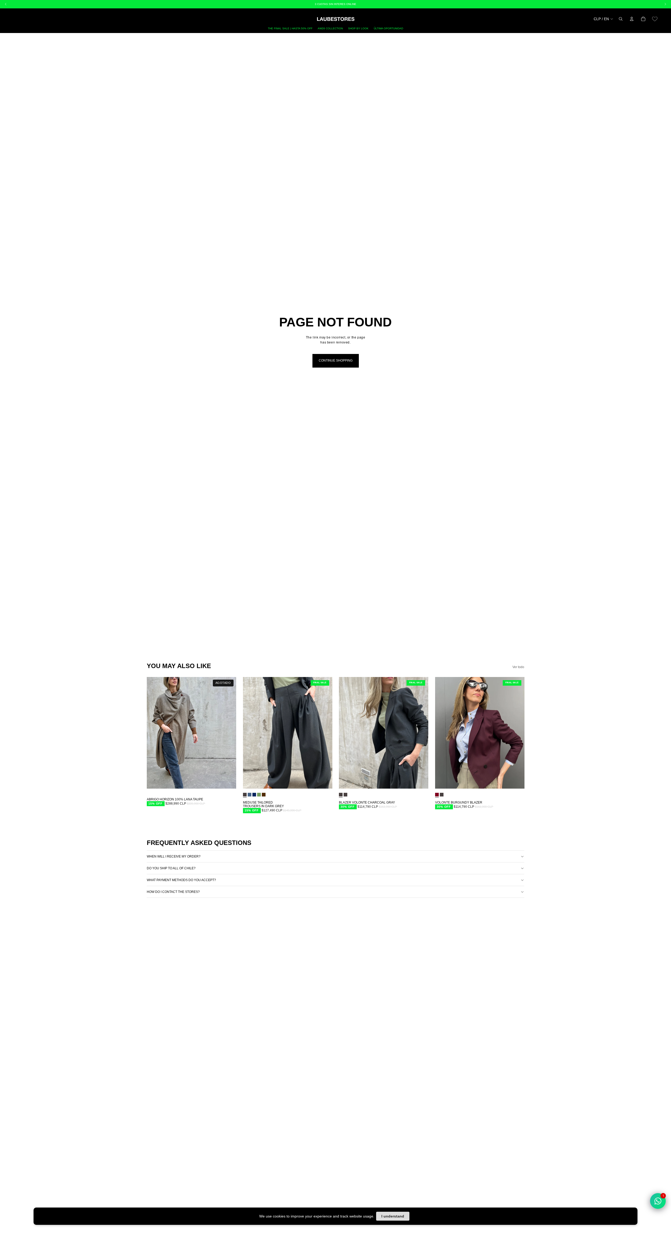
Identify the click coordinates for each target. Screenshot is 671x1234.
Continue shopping (336, 360)
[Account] (631, 19)
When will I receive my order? (174, 856)
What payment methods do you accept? (181, 880)
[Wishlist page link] (654, 18)
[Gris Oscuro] (245, 794)
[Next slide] (228, 733)
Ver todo (518, 667)
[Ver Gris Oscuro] (345, 794)
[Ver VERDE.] (259, 794)
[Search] (620, 19)
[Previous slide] (155, 733)
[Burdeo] (437, 794)
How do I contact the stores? (173, 892)
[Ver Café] (264, 794)
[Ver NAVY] (254, 794)
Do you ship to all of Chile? (171, 868)
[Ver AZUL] (249, 794)
